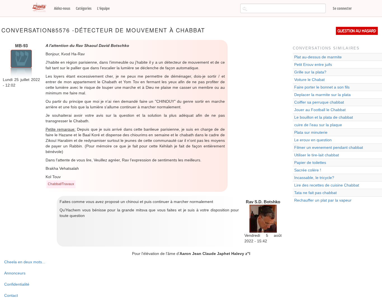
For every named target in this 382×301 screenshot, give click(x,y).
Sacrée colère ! (307, 170)
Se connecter (342, 8)
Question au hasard (357, 30)
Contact (11, 295)
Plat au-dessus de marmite (318, 57)
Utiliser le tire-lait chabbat (316, 155)
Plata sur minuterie (310, 132)
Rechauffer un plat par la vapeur (323, 200)
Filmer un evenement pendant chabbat (328, 147)
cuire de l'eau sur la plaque (318, 125)
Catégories (83, 8)
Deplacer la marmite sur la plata (322, 94)
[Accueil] (41, 7)
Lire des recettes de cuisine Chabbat (326, 185)
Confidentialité (16, 284)
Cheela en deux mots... (24, 262)
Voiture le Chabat (309, 79)
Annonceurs (14, 273)
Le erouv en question (313, 140)
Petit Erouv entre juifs (313, 64)
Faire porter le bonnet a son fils (322, 87)
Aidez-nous (62, 8)
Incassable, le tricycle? (314, 177)
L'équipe (103, 8)
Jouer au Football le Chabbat (320, 110)
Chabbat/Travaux (61, 184)
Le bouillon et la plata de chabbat (323, 117)
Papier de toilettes (310, 162)
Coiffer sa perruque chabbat (319, 102)
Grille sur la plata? (310, 72)
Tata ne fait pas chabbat (315, 192)
